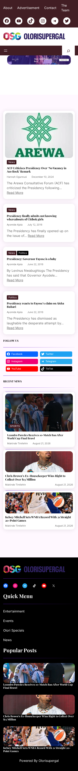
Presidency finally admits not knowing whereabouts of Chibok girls (32, 217)
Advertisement (28, 8)
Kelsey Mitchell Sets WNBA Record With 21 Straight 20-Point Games (38, 518)
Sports (15, 426)
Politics (23, 252)
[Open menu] (5, 50)
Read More (15, 193)
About (7, 8)
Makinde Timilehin (17, 443)
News (11, 162)
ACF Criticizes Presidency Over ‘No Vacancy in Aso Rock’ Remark (36, 169)
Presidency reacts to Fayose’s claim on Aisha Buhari (35, 305)
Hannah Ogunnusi (17, 176)
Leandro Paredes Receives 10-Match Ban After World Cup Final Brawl (35, 437)
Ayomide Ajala (15, 224)
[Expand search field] (68, 50)
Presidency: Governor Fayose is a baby (31, 259)
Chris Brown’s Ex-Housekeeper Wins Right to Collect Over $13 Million (35, 477)
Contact (50, 8)
